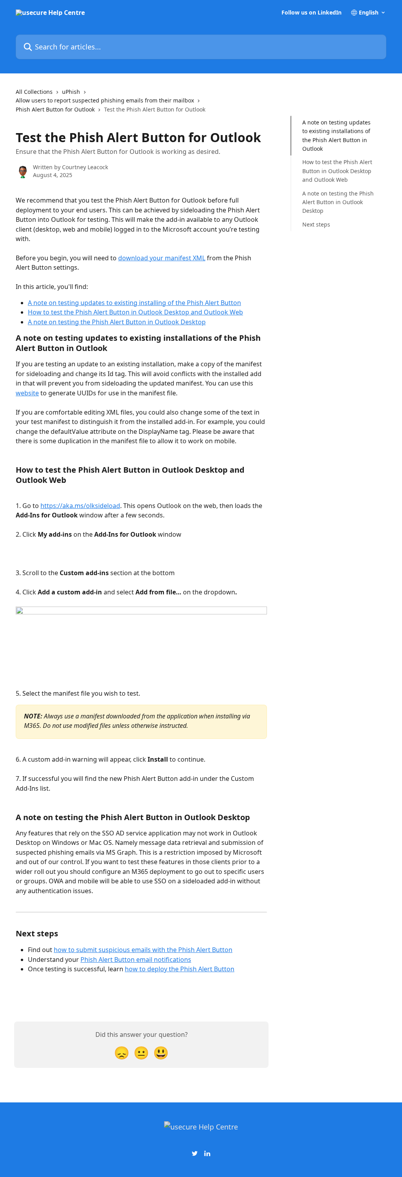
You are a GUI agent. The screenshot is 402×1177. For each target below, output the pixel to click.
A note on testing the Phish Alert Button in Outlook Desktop (117, 322)
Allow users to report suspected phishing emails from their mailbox (105, 100)
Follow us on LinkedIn (311, 12)
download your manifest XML (161, 258)
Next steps (316, 224)
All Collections (34, 91)
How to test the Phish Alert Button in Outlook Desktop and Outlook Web (135, 312)
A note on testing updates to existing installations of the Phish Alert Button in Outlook (336, 135)
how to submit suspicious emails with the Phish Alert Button (143, 949)
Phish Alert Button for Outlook (55, 109)
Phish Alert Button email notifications (135, 959)
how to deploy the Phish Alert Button (179, 969)
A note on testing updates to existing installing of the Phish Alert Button (134, 302)
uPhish (71, 91)
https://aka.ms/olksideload (80, 505)
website (27, 393)
